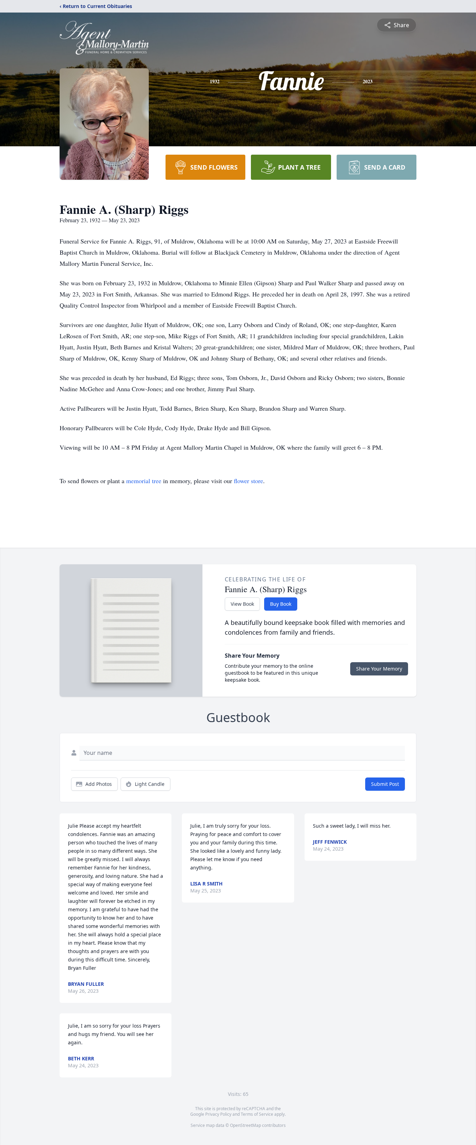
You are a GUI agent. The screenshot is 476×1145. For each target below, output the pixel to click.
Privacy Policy (218, 1114)
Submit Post (385, 784)
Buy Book (280, 604)
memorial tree (143, 481)
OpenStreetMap (245, 1125)
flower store (248, 481)
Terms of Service (257, 1114)
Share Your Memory (379, 668)
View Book (242, 604)
